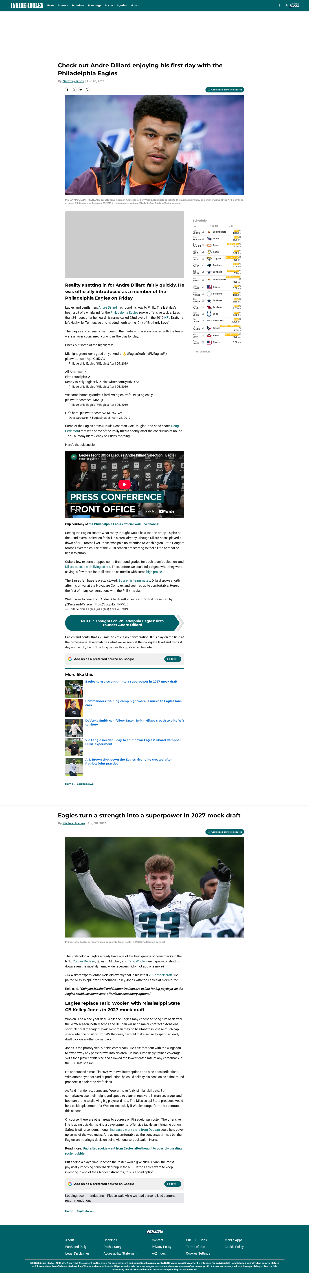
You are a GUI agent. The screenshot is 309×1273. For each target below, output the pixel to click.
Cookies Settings (198, 1253)
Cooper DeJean (84, 961)
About (69, 1240)
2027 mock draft (160, 975)
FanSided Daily (76, 1247)
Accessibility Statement (120, 1253)
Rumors (63, 5)
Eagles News (85, 783)
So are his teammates (134, 580)
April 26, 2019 (119, 363)
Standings (94, 5)
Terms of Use (195, 1247)
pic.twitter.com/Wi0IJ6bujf (84, 400)
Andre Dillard (107, 307)
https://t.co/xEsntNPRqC (111, 604)
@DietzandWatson (78, 604)
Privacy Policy (162, 1247)
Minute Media (46, 1263)
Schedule (78, 5)
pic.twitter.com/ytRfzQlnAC (122, 382)
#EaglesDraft (135, 354)
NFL (167, 317)
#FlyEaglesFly (157, 354)
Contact (157, 1240)
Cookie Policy (234, 1247)
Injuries (122, 5)
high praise (154, 572)
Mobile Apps (233, 1240)
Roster (109, 5)
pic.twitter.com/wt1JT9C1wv (101, 413)
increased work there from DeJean (135, 1129)
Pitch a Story (113, 1247)
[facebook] (279, 5)
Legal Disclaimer (77, 1253)
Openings (110, 1240)
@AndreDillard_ (100, 395)
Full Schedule (202, 351)
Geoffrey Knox (73, 81)
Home (69, 783)
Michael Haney (74, 823)
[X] (286, 5)
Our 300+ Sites (196, 1240)
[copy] (87, 89)
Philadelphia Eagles (124, 312)
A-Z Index (159, 1253)
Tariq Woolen (137, 961)
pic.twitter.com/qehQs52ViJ (85, 359)
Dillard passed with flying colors (87, 567)
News (50, 5)
